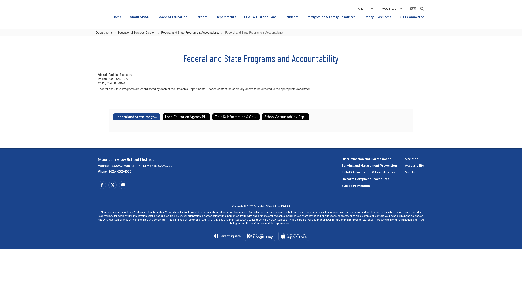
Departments (104, 32)
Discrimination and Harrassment (366, 159)
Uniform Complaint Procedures (365, 179)
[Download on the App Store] (293, 236)
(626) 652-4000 (120, 171)
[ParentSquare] (227, 236)
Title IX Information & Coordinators (369, 172)
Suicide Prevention (356, 185)
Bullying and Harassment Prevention (369, 165)
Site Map (411, 159)
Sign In (410, 172)
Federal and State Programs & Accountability (190, 32)
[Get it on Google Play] (260, 236)
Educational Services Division (137, 32)
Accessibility (414, 165)
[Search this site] (422, 9)
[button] (365, 9)
